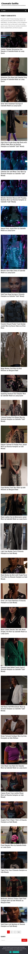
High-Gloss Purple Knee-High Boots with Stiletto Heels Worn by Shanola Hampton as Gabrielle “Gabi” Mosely (14, 144)
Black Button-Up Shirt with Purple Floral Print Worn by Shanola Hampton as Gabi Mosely (14, 577)
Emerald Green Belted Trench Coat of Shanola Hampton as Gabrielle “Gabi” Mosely (13, 669)
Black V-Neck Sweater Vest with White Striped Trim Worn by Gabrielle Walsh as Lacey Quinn (14, 632)
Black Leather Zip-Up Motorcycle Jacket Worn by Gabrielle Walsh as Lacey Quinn (14, 518)
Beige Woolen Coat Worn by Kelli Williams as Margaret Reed (11, 369)
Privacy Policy (16, 952)
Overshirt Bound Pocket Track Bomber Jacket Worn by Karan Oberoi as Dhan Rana (13, 326)
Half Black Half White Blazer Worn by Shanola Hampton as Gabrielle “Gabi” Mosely (13, 709)
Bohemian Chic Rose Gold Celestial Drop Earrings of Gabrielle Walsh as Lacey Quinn (14, 79)
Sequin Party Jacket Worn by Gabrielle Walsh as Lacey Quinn (13, 229)
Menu (4, 10)
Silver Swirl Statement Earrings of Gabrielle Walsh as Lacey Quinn (12, 105)
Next (19, 932)
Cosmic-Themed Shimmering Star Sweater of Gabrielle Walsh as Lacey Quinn (12, 51)
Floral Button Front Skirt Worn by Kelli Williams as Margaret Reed (13, 489)
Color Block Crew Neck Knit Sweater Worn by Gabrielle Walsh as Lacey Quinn (14, 767)
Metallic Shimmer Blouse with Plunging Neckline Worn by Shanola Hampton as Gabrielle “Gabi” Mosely (13, 200)
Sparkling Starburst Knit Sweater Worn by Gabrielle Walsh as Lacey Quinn (13, 395)
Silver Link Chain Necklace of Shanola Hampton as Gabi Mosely (13, 602)
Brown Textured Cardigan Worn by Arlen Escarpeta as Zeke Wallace (14, 737)
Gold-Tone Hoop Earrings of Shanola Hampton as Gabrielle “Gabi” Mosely (12, 295)
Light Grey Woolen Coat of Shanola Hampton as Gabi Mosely (12, 552)
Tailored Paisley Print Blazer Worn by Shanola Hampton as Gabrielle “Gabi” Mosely (13, 419)
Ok (10, 952)
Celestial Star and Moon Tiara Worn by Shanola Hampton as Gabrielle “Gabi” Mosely (13, 173)
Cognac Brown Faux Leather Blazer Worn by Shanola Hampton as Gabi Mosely (12, 795)
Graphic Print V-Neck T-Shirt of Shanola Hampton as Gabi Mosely (14, 821)
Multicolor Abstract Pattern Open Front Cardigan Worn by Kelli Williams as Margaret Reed (13, 900)
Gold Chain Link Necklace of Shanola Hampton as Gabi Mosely (13, 925)
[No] (26, 950)
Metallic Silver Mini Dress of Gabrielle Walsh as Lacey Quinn (13, 272)
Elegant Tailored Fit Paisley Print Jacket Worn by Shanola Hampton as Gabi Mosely (14, 446)
